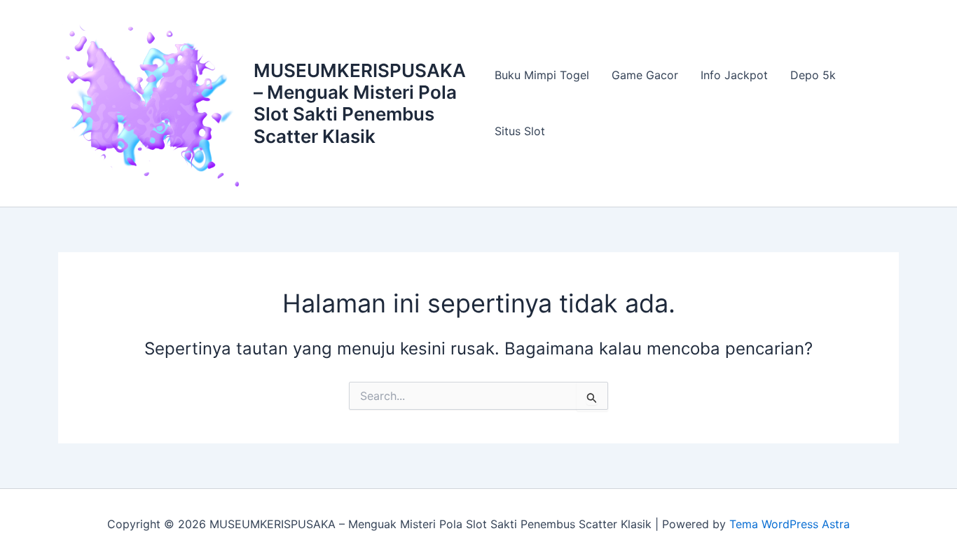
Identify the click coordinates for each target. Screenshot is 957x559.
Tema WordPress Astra (789, 524)
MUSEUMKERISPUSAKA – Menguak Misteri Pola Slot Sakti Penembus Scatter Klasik (360, 103)
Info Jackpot (734, 75)
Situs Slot (520, 131)
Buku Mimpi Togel (542, 75)
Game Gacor (645, 75)
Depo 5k (813, 75)
